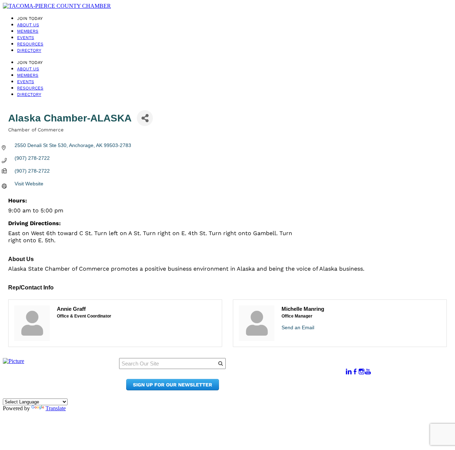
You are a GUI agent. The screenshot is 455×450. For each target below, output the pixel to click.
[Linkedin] (349, 372)
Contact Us (284, 381)
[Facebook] (355, 372)
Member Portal (289, 368)
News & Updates (291, 375)
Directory (29, 50)
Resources (30, 44)
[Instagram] (361, 372)
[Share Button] (145, 118)
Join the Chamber (293, 388)
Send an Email (298, 327)
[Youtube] (368, 372)
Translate (56, 408)
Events (25, 37)
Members (27, 31)
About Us (28, 24)
